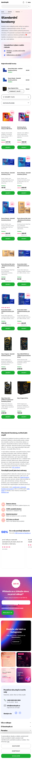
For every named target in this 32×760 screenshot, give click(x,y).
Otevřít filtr (10, 97)
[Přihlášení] (19, 2)
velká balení (4, 489)
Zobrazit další (14, 91)
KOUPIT (7, 146)
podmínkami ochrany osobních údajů (12, 612)
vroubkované (16, 486)
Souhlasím (15, 756)
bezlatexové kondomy (7, 487)
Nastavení (15, 746)
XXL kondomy (24, 464)
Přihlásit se (7, 617)
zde (8, 741)
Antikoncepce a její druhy (14, 55)
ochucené (23, 486)
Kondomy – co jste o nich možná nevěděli (16, 51)
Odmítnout (15, 751)
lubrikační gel (5, 491)
